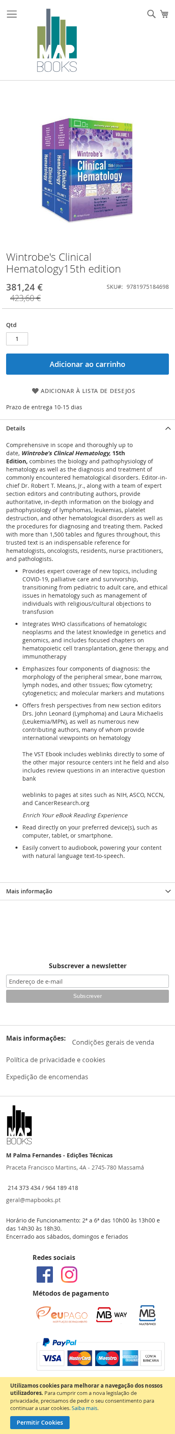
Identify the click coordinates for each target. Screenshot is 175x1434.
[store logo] (57, 40)
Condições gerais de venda (113, 1042)
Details (15, 428)
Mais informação (29, 891)
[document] (88, 1405)
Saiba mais (84, 1408)
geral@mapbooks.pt (33, 1200)
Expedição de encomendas (47, 1076)
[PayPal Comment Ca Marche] (101, 1368)
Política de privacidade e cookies (55, 1059)
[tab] (87, 428)
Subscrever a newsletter (88, 965)
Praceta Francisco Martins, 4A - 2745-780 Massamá (75, 1167)
